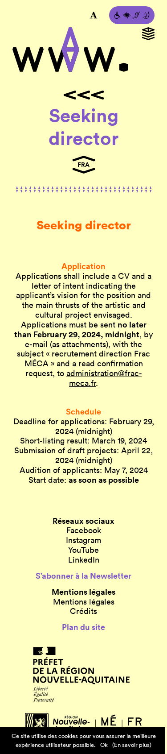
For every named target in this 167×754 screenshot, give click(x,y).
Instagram (83, 540)
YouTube (83, 550)
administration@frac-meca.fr (104, 378)
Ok (104, 745)
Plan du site (83, 627)
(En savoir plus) (131, 745)
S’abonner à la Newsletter (83, 576)
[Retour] (83, 95)
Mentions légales (83, 602)
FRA (83, 164)
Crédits (83, 611)
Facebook (83, 530)
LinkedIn (83, 560)
